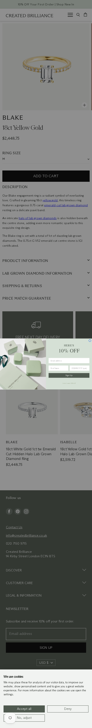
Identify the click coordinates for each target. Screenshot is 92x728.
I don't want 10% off (69, 383)
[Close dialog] (90, 341)
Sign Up (69, 375)
